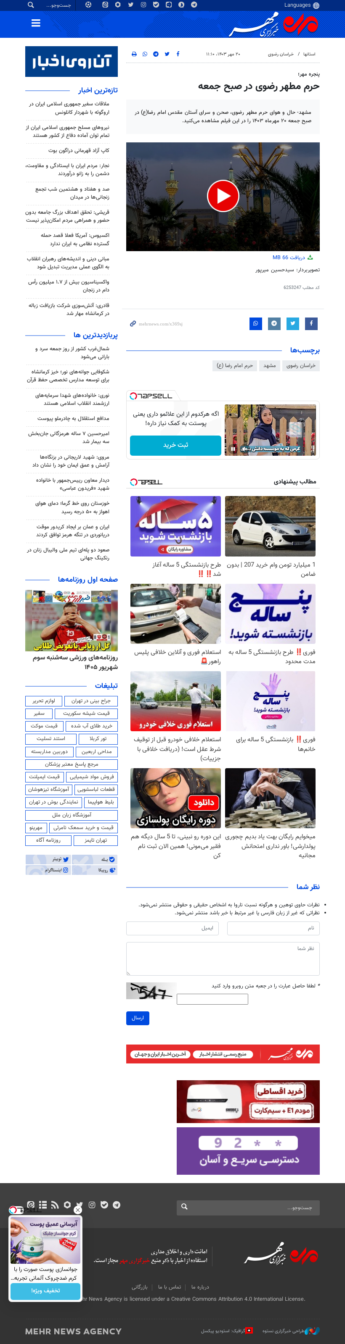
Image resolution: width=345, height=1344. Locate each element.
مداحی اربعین (97, 752)
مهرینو (35, 828)
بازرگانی (140, 1287)
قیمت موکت (44, 726)
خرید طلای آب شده (91, 726)
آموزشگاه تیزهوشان (48, 789)
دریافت (290, 258)
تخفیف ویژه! (45, 1291)
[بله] (104, 1206)
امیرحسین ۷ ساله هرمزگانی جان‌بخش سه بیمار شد (68, 438)
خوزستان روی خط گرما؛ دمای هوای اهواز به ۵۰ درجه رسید (72, 507)
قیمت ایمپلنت (44, 777)
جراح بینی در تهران (91, 701)
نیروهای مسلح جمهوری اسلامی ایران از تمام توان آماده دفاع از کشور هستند (67, 131)
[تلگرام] (116, 1206)
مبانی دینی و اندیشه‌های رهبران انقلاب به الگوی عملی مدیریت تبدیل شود (68, 263)
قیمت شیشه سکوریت (86, 713)
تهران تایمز (96, 840)
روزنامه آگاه (48, 840)
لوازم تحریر (43, 701)
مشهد (269, 366)
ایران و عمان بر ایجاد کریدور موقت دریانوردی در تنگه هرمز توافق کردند (72, 531)
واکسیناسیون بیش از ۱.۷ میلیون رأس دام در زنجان (68, 286)
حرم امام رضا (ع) (235, 366)
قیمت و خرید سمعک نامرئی (83, 828)
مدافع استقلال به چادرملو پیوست (73, 419)
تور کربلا (98, 739)
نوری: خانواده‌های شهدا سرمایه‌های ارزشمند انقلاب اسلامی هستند (72, 399)
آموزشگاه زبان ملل (71, 815)
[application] (223, 196)
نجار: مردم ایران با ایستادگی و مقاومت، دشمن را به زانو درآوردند (67, 170)
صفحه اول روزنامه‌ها (88, 580)
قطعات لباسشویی (96, 789)
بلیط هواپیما (101, 802)
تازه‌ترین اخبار (98, 90)
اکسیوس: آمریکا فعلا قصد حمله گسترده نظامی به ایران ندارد (75, 239)
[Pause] (233, 449)
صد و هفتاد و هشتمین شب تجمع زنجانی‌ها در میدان (72, 193)
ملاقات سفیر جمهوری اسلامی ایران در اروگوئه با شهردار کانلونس (69, 108)
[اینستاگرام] (92, 1206)
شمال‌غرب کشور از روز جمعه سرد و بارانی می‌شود (72, 353)
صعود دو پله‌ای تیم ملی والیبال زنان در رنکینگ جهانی (68, 554)
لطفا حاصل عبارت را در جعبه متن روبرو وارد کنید (266, 986)
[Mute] (245, 449)
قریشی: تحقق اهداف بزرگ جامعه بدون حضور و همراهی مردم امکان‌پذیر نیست (67, 216)
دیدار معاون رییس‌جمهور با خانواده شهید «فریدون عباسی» (72, 484)
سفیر (39, 713)
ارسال (138, 1018)
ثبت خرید (175, 445)
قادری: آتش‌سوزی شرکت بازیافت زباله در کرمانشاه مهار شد (69, 310)
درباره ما (200, 1287)
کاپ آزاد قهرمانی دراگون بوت (78, 151)
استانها (309, 54)
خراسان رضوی (281, 54)
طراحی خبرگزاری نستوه (284, 1331)
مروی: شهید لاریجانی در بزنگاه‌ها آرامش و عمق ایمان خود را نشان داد (70, 461)
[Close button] (78, 1210)
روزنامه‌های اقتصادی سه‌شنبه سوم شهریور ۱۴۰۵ (72, 662)
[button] (223, 196)
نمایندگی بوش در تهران (53, 802)
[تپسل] (133, 396)
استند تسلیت (51, 739)
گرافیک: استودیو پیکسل (223, 1331)
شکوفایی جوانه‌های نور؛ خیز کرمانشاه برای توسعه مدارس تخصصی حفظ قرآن (68, 376)
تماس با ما (169, 1287)
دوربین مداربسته (49, 752)
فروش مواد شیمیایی (92, 777)
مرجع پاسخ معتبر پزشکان (71, 764)
